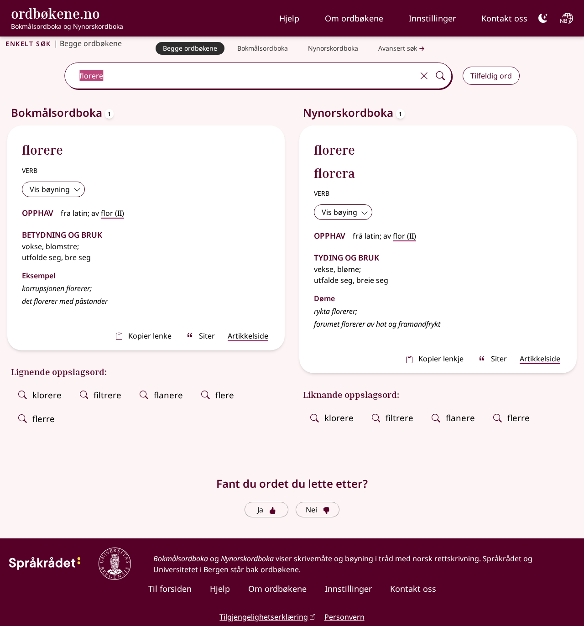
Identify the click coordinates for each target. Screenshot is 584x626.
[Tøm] (424, 76)
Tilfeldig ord (491, 76)
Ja (260, 510)
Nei (311, 510)
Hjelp (289, 18)
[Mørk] (543, 18)
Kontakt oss (504, 18)
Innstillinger (432, 18)
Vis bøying (339, 212)
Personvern (344, 617)
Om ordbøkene (354, 18)
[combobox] (240, 76)
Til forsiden (170, 588)
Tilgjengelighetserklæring (263, 617)
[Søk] (440, 76)
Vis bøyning (50, 189)
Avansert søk (397, 48)
